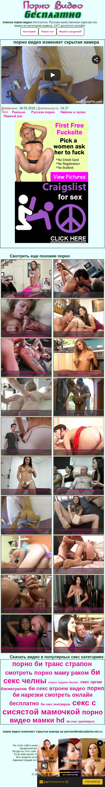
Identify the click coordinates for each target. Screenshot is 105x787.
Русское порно (43, 112)
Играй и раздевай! (70, 31)
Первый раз (13, 116)
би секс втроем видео (57, 688)
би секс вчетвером (55, 704)
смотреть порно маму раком (47, 672)
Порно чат (47, 31)
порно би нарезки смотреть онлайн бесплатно (57, 696)
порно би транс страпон (52, 664)
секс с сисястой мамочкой (49, 707)
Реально (18, 112)
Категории (29, 31)
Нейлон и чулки (73, 112)
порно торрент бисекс (63, 682)
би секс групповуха (80, 721)
